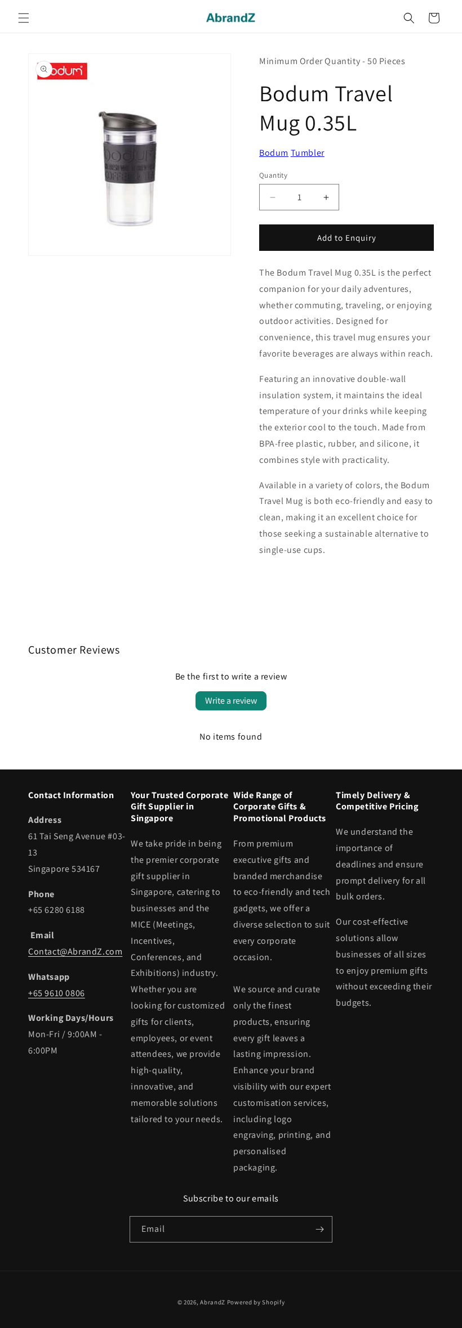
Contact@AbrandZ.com (75, 951)
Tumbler (308, 153)
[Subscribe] (319, 1229)
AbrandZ (212, 1302)
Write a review (231, 700)
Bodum (273, 153)
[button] (23, 18)
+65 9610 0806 (56, 993)
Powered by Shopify (256, 1302)
